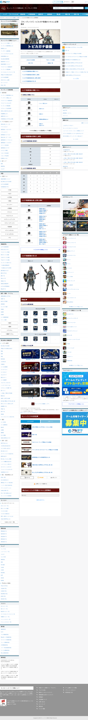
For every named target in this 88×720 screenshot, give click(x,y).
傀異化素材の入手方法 (5, 296)
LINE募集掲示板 (4, 645)
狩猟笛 (35, 323)
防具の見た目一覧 (4, 249)
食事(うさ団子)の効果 (5, 398)
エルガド (3, 168)
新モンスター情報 (4, 508)
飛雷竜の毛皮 (42, 216)
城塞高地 (3, 166)
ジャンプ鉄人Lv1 (43, 103)
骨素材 (2, 309)
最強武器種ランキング (5, 64)
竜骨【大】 (41, 228)
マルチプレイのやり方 (5, 382)
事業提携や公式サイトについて (46, 694)
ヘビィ (35, 341)
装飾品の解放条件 (4, 283)
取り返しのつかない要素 (6, 458)
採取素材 (3, 304)
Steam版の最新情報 (5, 58)
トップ (5, 14)
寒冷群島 (3, 572)
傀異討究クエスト (4, 116)
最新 (82, 123)
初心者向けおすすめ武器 (6, 181)
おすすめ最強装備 (4, 246)
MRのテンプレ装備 (5, 254)
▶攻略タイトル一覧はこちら (76, 306)
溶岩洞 (2, 577)
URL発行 (41, 477)
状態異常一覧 (4, 406)
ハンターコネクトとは (5, 385)
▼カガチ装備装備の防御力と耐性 (30, 74)
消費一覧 (3, 298)
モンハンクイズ (4, 82)
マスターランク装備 (5, 252)
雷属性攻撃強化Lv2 (43, 119)
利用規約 (41, 697)
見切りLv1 (41, 108)
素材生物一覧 (4, 541)
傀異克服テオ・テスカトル (6, 139)
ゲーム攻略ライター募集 (71, 687)
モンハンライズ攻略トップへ (42, 403)
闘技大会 (3, 395)
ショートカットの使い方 (6, 464)
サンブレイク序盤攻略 (5, 69)
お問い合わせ (42, 701)
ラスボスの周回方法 (5, 513)
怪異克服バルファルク (5, 134)
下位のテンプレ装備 (5, 260)
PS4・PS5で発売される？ (6, 493)
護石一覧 (3, 275)
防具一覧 (76, 14)
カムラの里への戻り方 (5, 448)
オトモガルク (4, 372)
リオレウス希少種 (4, 153)
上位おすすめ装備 (30, 59)
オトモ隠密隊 (4, 380)
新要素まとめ (4, 48)
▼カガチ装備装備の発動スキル (30, 71)
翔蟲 (2, 351)
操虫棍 (45, 331)
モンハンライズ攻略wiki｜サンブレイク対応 (22, 8)
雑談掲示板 (3, 629)
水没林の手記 (4, 591)
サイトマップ (42, 704)
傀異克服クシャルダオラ (6, 142)
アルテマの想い (42, 690)
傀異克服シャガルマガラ (6, 129)
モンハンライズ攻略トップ (6, 43)
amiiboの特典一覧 (4, 490)
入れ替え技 (3, 361)
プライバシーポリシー (70, 690)
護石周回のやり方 (4, 270)
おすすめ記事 (30, 421)
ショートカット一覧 (5, 551)
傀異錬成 (49, 14)
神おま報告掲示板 (4, 652)
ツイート (28, 477)
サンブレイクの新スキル (6, 262)
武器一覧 (67, 14)
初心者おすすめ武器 (50, 359)
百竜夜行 (3, 364)
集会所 (2, 427)
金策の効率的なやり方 (5, 437)
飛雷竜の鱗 (41, 208)
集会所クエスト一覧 (5, 611)
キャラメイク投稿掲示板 (6, 639)
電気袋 (40, 221)
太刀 (35, 316)
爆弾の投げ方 (4, 456)
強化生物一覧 (4, 536)
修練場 (2, 432)
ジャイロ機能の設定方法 (6, 461)
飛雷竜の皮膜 (42, 211)
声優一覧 (3, 408)
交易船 (2, 430)
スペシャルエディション (6, 487)
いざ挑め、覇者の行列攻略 (6, 393)
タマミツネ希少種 (4, 145)
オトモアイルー (4, 369)
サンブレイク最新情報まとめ (7, 45)
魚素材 (2, 314)
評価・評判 (3, 85)
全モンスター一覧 (4, 505)
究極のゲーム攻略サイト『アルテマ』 (47, 687)
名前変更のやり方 (4, 472)
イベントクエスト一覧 (5, 619)
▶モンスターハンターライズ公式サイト (29, 412)
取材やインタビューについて (45, 692)
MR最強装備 (31, 14)
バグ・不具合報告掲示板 (6, 647)
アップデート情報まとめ (6, 97)
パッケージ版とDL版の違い (6, 485)
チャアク (35, 331)
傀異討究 (40, 14)
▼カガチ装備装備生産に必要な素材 (31, 78)
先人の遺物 (3, 435)
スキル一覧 (30, 397)
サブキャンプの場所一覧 (6, 387)
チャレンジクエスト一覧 (6, 621)
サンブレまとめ (14, 14)
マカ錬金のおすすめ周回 (6, 267)
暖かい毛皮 (41, 244)
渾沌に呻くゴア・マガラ (6, 137)
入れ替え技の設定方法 (5, 445)
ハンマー (26, 323)
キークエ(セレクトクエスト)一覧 (8, 72)
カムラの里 (3, 556)
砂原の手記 (3, 596)
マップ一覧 (3, 548)
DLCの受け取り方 (4, 480)
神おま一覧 (3, 278)
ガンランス (55, 323)
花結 (2, 356)
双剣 (55, 316)
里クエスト (3, 390)
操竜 (2, 353)
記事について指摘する (41, 483)
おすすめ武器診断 (50, 397)
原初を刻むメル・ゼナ (5, 124)
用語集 (2, 414)
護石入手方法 (4, 273)
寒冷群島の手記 (4, 593)
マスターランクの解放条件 (6, 66)
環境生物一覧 (4, 531)
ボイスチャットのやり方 (6, 466)
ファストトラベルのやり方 (6, 469)
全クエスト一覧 (4, 606)
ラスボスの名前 (4, 511)
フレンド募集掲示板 (5, 642)
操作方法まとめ (4, 443)
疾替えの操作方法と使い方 (6, 111)
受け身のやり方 (4, 451)
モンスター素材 (4, 306)
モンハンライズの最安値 (6, 495)
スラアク (26, 331)
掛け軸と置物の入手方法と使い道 (8, 401)
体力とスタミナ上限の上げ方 (7, 403)
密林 (2, 163)
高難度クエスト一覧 (5, 616)
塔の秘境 (3, 564)
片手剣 (45, 316)
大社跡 (2, 567)
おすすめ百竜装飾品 (5, 286)
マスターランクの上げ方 (6, 103)
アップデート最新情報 (5, 51)
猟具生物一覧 (4, 533)
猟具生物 (3, 358)
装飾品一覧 (50, 63)
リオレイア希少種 (4, 155)
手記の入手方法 (4, 585)
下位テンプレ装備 (50, 59)
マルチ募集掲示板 (4, 634)
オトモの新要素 (4, 366)
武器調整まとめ (4, 113)
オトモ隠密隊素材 (4, 317)
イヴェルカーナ (4, 132)
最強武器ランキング (30, 359)
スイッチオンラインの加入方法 (7, 416)
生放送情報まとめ (4, 56)
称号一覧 (3, 411)
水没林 (2, 570)
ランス (45, 323)
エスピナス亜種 (4, 150)
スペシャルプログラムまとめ (7, 53)
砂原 (2, 575)
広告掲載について (43, 699)
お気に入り (54, 477)
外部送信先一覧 (69, 692)
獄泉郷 (2, 580)
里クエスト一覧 (4, 608)
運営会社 (41, 706)
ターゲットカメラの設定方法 (7, 453)
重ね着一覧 (3, 288)
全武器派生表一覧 (4, 186)
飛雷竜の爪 (41, 217)
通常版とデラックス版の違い (7, 482)
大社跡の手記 (4, 588)
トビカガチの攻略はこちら (40, 249)
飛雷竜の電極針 (42, 210)
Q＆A (2, 631)
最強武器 (22, 14)
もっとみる (75, 139)
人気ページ (50, 421)
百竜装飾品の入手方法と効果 (7, 118)
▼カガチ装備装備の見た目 (29, 81)
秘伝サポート (4, 377)
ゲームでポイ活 (57, 1)
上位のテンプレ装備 (5, 257)
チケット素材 (4, 319)
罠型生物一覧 (4, 539)
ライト (25, 341)
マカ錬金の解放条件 (5, 265)
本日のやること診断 (5, 80)
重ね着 (58, 14)
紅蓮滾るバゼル (4, 158)
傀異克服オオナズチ (5, 147)
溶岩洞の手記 (4, 598)
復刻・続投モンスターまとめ (7, 516)
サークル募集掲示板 (5, 650)
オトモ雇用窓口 (4, 424)
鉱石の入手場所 (4, 301)
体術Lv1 (41, 114)
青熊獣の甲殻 (42, 236)
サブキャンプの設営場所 (6, 108)
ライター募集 (42, 708)
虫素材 (2, 311)
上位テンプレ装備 (30, 372)
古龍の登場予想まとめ (5, 518)
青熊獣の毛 (41, 213)
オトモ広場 (3, 422)
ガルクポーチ (4, 374)
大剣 (26, 316)
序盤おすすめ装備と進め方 (6, 74)
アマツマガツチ (4, 126)
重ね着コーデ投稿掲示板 (6, 637)
